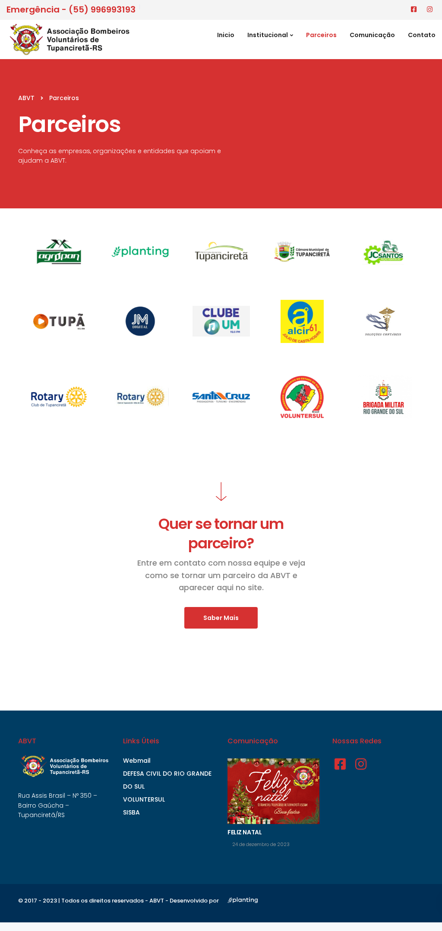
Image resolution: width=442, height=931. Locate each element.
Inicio (225, 35)
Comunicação (372, 35)
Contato (422, 35)
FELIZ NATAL (244, 832)
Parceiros (321, 35)
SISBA (131, 812)
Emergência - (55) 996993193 (71, 9)
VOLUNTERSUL (144, 799)
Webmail (137, 760)
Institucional (267, 35)
